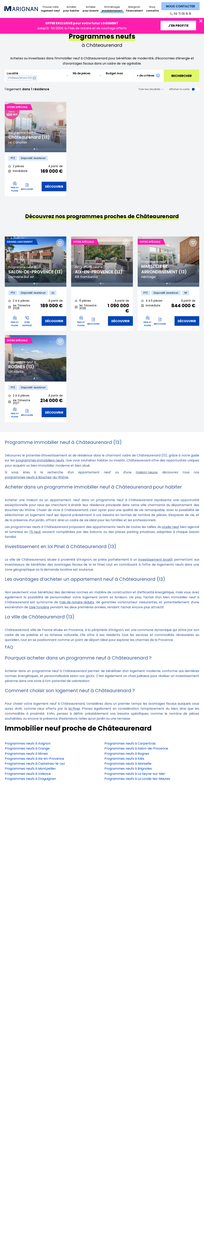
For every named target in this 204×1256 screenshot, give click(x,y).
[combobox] (38, 76)
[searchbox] (38, 78)
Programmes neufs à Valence (28, 774)
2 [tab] (37, 149)
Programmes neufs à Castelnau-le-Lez (35, 763)
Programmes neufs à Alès (124, 759)
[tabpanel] (36, 127)
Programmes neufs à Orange (27, 748)
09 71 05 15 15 (182, 14)
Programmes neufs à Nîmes (26, 754)
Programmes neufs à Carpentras (130, 743)
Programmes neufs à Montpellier (30, 768)
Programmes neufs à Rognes (126, 754)
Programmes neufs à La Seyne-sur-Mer (134, 774)
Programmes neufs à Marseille (127, 763)
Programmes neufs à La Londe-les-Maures (137, 779)
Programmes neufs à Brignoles (128, 768)
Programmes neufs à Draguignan (30, 779)
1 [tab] (34, 149)
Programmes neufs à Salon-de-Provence (136, 748)
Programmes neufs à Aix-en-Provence (34, 759)
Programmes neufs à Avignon (28, 743)
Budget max (114, 73)
